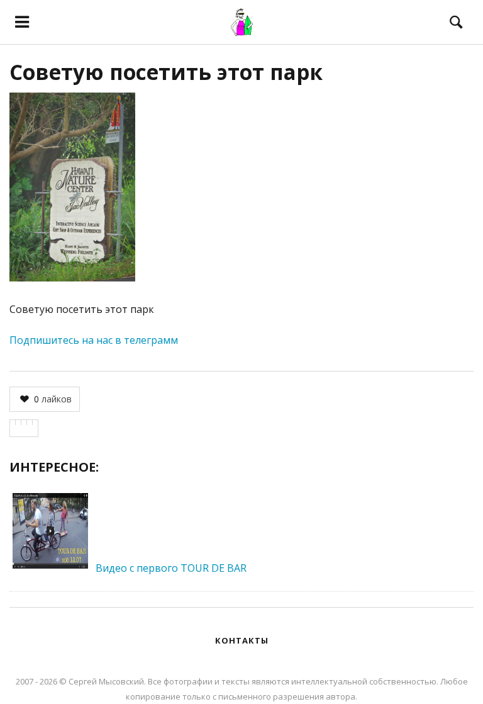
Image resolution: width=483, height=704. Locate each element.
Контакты (242, 640)
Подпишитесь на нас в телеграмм (93, 340)
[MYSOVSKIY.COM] (241, 22)
